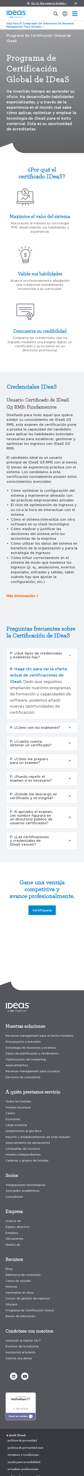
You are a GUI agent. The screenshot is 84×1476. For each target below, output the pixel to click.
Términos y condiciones (23, 1454)
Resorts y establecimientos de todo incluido (38, 1137)
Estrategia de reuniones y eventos (31, 1047)
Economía (13, 1119)
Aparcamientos (17, 1065)
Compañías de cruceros (23, 1148)
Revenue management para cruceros (33, 1071)
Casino (10, 1113)
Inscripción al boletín (20, 1352)
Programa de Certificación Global (30, 1310)
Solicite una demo (19, 1358)
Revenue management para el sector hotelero (39, 1035)
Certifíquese (42, 910)
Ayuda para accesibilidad (24, 1462)
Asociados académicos (22, 1190)
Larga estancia (16, 1125)
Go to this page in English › (49, 3)
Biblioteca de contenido (23, 1274)
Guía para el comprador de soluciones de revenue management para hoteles (40, 25)
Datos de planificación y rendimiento (32, 1053)
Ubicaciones (14, 1238)
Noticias (11, 1286)
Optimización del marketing (26, 1059)
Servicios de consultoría (23, 1077)
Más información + (22, 596)
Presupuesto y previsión (23, 1041)
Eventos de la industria (22, 1346)
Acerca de (13, 1221)
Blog (9, 1268)
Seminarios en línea (20, 1292)
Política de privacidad (22, 1440)
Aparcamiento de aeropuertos (28, 1142)
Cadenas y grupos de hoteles (27, 1160)
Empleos (12, 1232)
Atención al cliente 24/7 (23, 1340)
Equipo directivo (18, 1227)
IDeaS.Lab (13, 1244)
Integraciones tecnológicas (25, 1185)
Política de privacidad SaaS (26, 1447)
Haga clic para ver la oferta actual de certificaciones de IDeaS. (38, 675)
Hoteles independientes (23, 1154)
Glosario (11, 1304)
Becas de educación (20, 1316)
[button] (13, 1376)
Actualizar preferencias (23, 1469)
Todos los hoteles (18, 1101)
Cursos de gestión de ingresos (28, 1298)
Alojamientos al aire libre (23, 1131)
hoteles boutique (18, 1107)
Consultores (14, 1196)
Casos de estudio (18, 1280)
